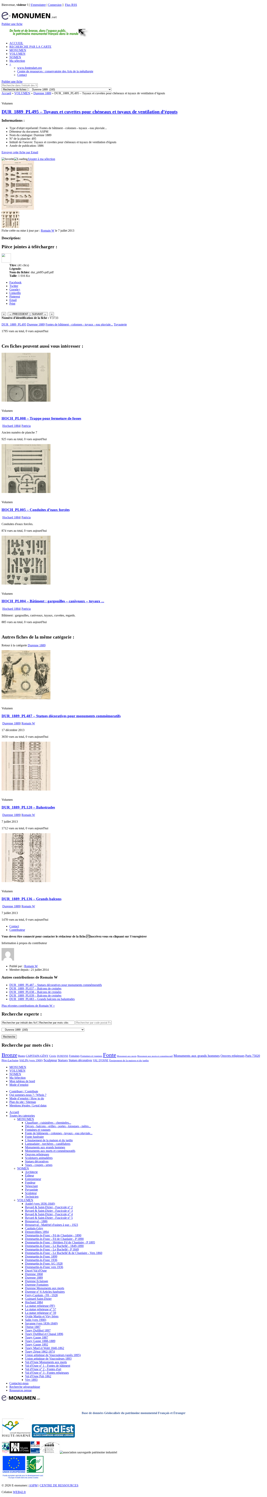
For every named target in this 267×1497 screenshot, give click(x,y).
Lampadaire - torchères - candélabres (47, 1143)
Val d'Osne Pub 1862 (38, 1376)
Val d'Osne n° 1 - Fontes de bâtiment (47, 1365)
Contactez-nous (19, 1383)
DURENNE (62, 1056)
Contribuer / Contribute (23, 1091)
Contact (22, 74)
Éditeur (29, 1175)
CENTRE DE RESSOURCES (59, 1485)
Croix (52, 1055)
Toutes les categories (22, 1115)
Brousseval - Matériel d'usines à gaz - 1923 (51, 1224)
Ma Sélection (17, 1077)
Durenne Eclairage (36, 1281)
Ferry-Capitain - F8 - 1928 (41, 1295)
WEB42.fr (19, 1492)
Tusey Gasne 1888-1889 (40, 1341)
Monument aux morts (126, 1056)
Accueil (6, 93)
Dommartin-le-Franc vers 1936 (44, 1267)
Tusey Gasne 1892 (36, 1344)
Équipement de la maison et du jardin (129, 1060)
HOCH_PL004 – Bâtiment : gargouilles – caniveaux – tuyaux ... (53, 601)
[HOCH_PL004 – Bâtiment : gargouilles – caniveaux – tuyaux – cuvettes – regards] (26, 583)
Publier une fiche (12, 24)
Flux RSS (71, 4)
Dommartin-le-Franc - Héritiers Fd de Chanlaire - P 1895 (60, 1242)
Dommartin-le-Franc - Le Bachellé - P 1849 (52, 1249)
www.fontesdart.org (29, 67)
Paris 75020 (252, 1055)
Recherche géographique (24, 1386)
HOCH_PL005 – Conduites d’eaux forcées (36, 510)
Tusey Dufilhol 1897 (38, 1330)
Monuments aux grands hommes (197, 1056)
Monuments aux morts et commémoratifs (50, 1150)
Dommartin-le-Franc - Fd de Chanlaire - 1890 (53, 1235)
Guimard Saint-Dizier (38, 1298)
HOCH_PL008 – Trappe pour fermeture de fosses (41, 418)
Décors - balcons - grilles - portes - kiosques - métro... (58, 1126)
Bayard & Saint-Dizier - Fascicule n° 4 (49, 1214)
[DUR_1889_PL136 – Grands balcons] (26, 881)
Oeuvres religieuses (232, 1056)
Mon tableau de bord (22, 1081)
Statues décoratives (80, 1060)
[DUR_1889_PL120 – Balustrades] (26, 789)
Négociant (31, 1186)
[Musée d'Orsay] (20, 1452)
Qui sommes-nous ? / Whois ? (27, 1095)
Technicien (32, 1196)
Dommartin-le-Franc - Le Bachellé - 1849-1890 (54, 1246)
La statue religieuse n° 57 (40, 1309)
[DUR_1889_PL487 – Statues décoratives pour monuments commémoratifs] (26, 698)
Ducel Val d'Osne (36, 1270)
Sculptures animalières (39, 1158)
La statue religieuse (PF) (40, 1305)
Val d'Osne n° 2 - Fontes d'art (43, 1369)
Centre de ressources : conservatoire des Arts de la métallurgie (55, 71)
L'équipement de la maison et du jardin (49, 1140)
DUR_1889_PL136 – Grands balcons (31, 899)
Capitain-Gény (34, 1228)
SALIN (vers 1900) (31, 1060)
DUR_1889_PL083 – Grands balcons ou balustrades (42, 999)
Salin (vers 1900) (35, 1320)
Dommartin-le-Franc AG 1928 (44, 1263)
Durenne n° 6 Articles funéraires (45, 1291)
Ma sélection (17, 60)
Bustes (21, 1055)
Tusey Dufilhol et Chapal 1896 (44, 1334)
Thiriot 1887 (32, 1327)
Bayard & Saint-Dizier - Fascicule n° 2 (49, 1207)
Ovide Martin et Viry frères (41, 1316)
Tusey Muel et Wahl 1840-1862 (44, 1348)
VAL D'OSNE (100, 1060)
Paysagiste (31, 1189)
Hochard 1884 (11, 425)
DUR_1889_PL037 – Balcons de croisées (35, 988)
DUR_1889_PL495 (14, 324)
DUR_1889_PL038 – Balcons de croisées (35, 992)
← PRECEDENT (18, 314)
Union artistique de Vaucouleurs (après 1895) (53, 1355)
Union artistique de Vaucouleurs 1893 (48, 1358)
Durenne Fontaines (36, 1284)
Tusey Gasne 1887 (36, 1337)
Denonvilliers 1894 (37, 1231)
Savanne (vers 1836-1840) (41, 1323)
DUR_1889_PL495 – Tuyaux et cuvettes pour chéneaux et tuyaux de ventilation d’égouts (89, 111)
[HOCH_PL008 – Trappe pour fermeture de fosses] (26, 400)
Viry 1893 (31, 1379)
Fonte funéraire (34, 1136)
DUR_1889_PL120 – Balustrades (28, 807)
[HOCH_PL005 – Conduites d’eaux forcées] (26, 492)
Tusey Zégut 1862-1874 (40, 1351)
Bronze (9, 1055)
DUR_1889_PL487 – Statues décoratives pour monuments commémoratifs (61, 716)
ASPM (33, 1485)
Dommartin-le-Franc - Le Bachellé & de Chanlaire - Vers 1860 (63, 1253)
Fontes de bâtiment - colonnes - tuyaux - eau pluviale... (79, 324)
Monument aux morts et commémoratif (155, 1056)
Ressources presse (20, 1390)
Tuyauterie (120, 324)
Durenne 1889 (42, 93)
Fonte (109, 1055)
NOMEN (15, 57)
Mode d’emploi (18, 1084)
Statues (63, 1060)
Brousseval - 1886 (36, 1221)
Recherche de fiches (14, 89)
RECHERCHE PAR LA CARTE (30, 46)
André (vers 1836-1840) (40, 1203)
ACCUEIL (16, 43)
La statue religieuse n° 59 (40, 1312)
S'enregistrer (38, 4)
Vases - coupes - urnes (38, 1165)
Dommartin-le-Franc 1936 (41, 1260)
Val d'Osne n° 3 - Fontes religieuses (47, 1372)
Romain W (47, 230)
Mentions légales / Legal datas (28, 1105)
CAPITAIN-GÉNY (37, 1055)
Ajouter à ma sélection (41, 159)
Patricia (26, 425)
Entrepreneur (33, 1179)
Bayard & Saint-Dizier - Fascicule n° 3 (49, 1210)
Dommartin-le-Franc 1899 (41, 1256)
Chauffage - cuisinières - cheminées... (48, 1122)
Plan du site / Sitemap (22, 1102)
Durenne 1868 (34, 1274)
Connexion (55, 4)
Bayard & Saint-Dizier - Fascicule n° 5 (49, 1217)
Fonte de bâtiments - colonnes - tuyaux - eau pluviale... (58, 1133)
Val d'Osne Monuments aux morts (46, 1362)
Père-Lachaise (10, 1060)
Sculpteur (50, 1060)
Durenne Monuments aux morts (44, 1288)
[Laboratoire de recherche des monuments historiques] (50, 1452)
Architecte (31, 1172)
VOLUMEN (17, 53)
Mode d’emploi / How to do (26, 1098)
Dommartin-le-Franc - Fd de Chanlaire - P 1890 (54, 1239)
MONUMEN (17, 50)
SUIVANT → (39, 314)
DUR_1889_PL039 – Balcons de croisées (35, 995)
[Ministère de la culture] (35, 1452)
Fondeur (30, 1182)
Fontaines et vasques (91, 1055)
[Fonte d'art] (6, 1452)
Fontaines (74, 1055)
